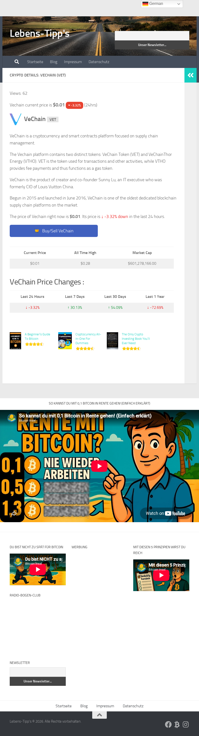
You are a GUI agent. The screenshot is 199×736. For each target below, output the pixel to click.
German (155, 3)
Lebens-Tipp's (40, 33)
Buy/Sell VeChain (57, 231)
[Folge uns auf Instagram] (185, 724)
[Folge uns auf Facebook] (168, 724)
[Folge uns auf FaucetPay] (177, 724)
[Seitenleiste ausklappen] (190, 75)
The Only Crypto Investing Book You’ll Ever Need (136, 338)
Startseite (35, 61)
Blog (53, 61)
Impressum (73, 61)
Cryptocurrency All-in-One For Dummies (88, 338)
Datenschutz (99, 61)
